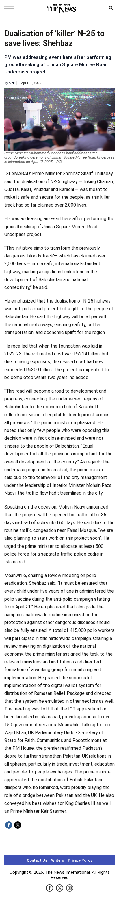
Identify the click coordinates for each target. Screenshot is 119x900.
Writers (57, 860)
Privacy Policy (80, 860)
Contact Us (37, 860)
